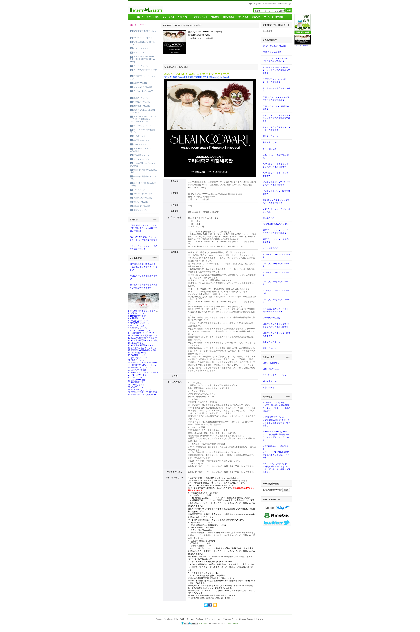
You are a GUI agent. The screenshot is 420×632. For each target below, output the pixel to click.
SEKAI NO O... (302, 45)
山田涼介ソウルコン (142, 206)
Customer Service (246, 619)
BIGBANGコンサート (142, 38)
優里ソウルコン (140, 210)
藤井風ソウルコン (141, 98)
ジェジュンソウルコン (143, 87)
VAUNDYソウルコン (142, 194)
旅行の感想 (243, 17)
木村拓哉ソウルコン (142, 106)
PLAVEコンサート (141, 136)
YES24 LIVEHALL (271, 363)
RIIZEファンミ (139, 144)
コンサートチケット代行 (148, 17)
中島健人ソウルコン (142, 102)
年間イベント (184, 17)
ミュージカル (168, 17)
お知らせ (256, 17)
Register (257, 3)
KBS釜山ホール (269, 381)
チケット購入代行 (270, 248)
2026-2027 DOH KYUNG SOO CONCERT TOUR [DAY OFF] (142, 59)
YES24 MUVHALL (271, 369)
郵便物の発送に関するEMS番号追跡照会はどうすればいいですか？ (143, 267)
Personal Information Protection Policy (222, 619)
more (154, 219)
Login (250, 3)
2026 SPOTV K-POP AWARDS (276, 224)
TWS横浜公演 (139, 189)
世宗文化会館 (268, 387)
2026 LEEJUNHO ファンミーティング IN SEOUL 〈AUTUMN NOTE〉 (143, 119)
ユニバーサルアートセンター (275, 375)
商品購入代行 (268, 218)
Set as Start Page (284, 3)
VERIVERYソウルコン (143, 198)
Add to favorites (269, 3)
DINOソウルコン (140, 52)
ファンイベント (201, 17)
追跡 (286, 490)
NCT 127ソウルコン (142, 125)
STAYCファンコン (141, 155)
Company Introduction (164, 619)
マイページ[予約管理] (273, 17)
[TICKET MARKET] (145, 13)
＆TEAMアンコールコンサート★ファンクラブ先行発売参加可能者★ (276, 70)
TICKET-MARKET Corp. (216, 623)
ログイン (259, 619)
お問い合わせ (229, 17)
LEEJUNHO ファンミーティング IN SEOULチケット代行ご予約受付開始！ (143, 228)
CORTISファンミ (140, 48)
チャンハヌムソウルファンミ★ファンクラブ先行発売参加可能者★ (276, 118)
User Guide (180, 619)
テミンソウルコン (141, 159)
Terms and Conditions (195, 619)
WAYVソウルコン (141, 202)
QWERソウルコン (141, 140)
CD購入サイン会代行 (272, 52)
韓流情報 (215, 17)
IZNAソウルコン (140, 83)
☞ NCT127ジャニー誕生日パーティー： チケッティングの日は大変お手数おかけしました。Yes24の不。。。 (276, 452)
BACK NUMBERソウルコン (275, 46)
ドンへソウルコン (141, 66)
